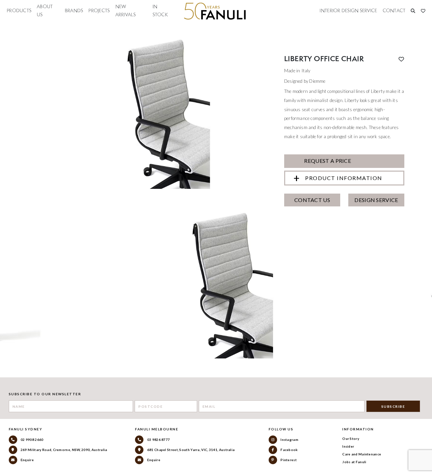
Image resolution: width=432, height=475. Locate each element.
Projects (99, 10)
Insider (348, 446)
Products (19, 10)
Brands (74, 10)
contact (394, 10)
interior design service (348, 10)
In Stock (160, 10)
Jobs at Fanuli (354, 462)
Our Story (350, 438)
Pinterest (288, 460)
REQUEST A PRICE (327, 160)
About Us (45, 10)
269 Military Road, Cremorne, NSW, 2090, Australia (63, 450)
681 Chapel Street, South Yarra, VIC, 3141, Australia (190, 450)
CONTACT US (312, 200)
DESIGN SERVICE (376, 200)
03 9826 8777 (158, 440)
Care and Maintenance (361, 454)
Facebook (289, 450)
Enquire (27, 460)
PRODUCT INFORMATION (343, 178)
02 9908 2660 (32, 440)
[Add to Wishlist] (401, 59)
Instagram (289, 440)
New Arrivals (125, 10)
